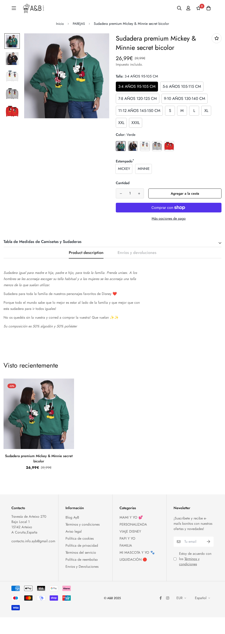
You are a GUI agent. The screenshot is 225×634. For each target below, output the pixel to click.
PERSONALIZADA (133, 524)
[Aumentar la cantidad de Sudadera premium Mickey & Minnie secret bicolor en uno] (139, 194)
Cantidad (122, 182)
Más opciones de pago (169, 218)
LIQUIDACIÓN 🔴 (133, 559)
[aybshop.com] (33, 8)
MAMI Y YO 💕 (131, 517)
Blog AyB (72, 517)
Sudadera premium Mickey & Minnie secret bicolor (39, 458)
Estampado (125, 161)
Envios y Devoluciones (81, 566)
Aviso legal (73, 531)
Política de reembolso (81, 559)
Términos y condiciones (82, 524)
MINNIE (144, 168)
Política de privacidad (81, 545)
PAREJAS (79, 23)
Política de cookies (79, 538)
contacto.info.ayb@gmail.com (33, 541)
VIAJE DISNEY (130, 531)
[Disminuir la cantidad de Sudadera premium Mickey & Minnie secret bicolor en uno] (120, 194)
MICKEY (124, 168)
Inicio (60, 23)
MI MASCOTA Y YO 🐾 (137, 552)
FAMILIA (126, 545)
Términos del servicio (80, 552)
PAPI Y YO (127, 538)
